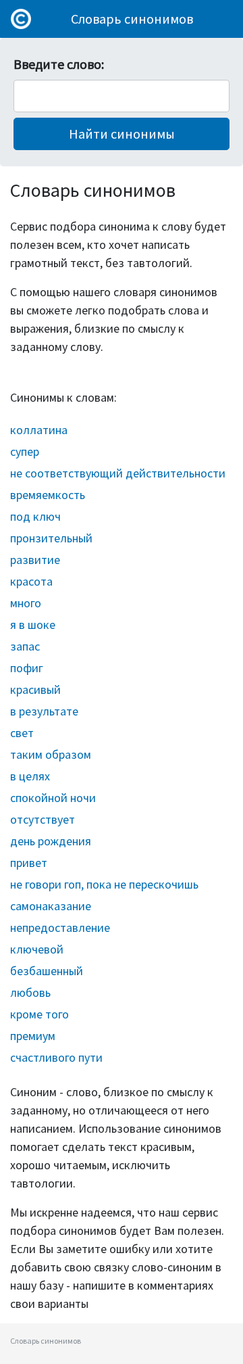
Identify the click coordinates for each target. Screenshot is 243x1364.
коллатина (39, 430)
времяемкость (47, 494)
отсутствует (42, 819)
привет (28, 862)
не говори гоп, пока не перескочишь (104, 884)
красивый (35, 689)
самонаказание (50, 906)
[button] (122, 134)
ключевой (36, 949)
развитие (35, 559)
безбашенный (46, 971)
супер (24, 451)
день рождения (50, 841)
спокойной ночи (53, 797)
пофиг (26, 668)
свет (22, 732)
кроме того (39, 1014)
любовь (30, 992)
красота (31, 581)
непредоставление (60, 927)
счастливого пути (56, 1057)
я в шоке (32, 624)
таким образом (50, 754)
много (25, 603)
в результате (44, 711)
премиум (32, 1035)
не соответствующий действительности (117, 473)
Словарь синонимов (132, 18)
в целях (30, 776)
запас (25, 646)
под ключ (35, 516)
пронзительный (51, 538)
